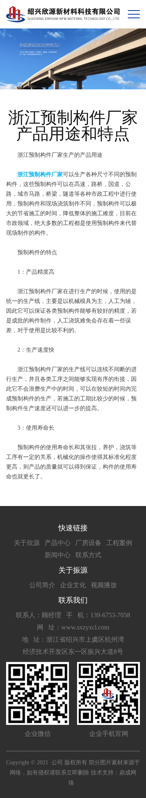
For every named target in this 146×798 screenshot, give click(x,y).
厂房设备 (88, 542)
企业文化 (73, 585)
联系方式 (88, 554)
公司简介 (42, 585)
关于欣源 (27, 542)
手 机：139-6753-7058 (98, 615)
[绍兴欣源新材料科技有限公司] (63, 14)
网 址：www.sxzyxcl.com (73, 627)
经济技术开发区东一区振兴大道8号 (73, 651)
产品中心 (58, 542)
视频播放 (104, 585)
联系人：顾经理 (38, 615)
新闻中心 (58, 554)
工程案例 (119, 542)
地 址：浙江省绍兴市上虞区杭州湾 (73, 639)
